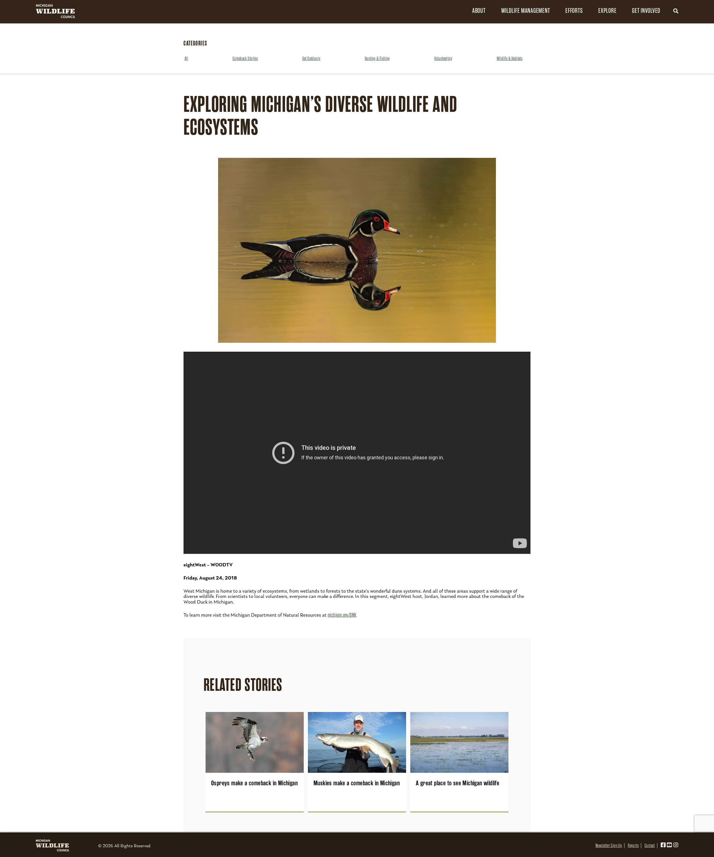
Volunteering (443, 58)
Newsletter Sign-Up (608, 845)
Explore (607, 11)
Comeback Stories (245, 58)
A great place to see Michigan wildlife (457, 783)
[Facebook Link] (663, 845)
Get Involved (646, 11)
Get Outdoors (311, 58)
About (479, 11)
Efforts (574, 11)
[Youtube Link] (669, 845)
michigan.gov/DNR (342, 615)
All (186, 58)
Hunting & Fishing (377, 58)
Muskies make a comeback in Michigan (356, 783)
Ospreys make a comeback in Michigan (254, 783)
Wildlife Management (525, 11)
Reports (633, 845)
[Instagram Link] (675, 845)
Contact (650, 845)
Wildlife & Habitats (510, 58)
